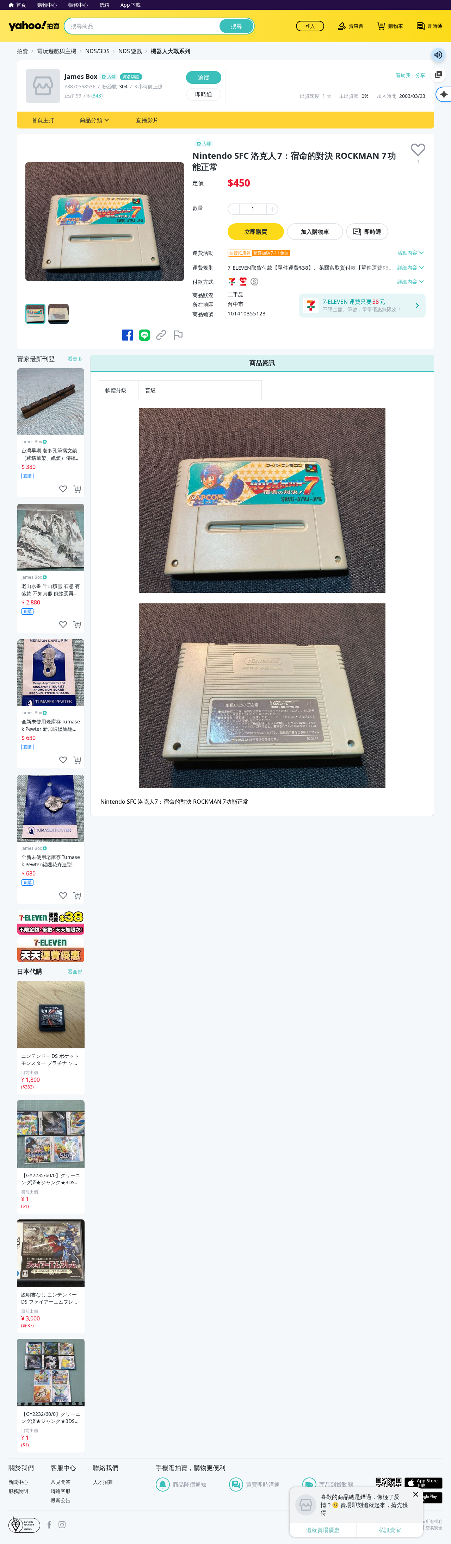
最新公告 (60, 1500)
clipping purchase (77, 489)
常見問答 (60, 1482)
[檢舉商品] (178, 335)
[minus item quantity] (233, 209)
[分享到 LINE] (144, 335)
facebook (49, 1524)
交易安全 (434, 1527)
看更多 (75, 358)
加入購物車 (315, 232)
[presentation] (418, 150)
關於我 (403, 75)
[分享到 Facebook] (127, 335)
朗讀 (438, 55)
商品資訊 (262, 362)
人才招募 (103, 1482)
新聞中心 (18, 1482)
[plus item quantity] (272, 209)
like (63, 489)
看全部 (75, 971)
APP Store (423, 1483)
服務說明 (18, 1491)
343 (97, 95)
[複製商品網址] (161, 335)
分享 (420, 75)
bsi (24, 1525)
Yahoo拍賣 (34, 26)
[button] (43, 120)
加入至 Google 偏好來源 (438, 75)
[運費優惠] (50, 949)
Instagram (62, 1524)
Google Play (423, 1498)
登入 (310, 26)
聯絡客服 (60, 1491)
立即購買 (256, 232)
